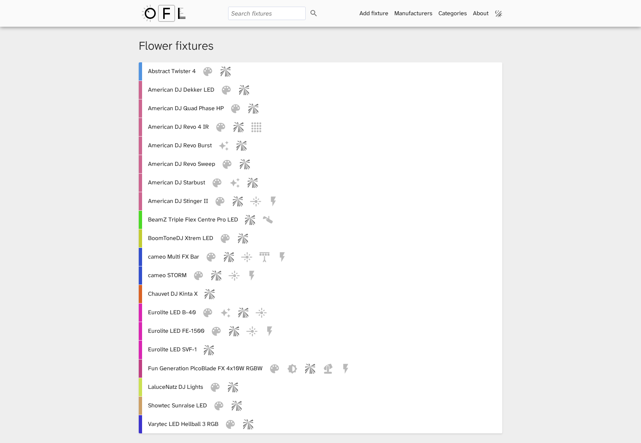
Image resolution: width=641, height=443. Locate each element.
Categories (452, 13)
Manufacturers (413, 13)
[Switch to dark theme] (499, 13)
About (481, 13)
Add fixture (373, 13)
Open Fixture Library (163, 13)
